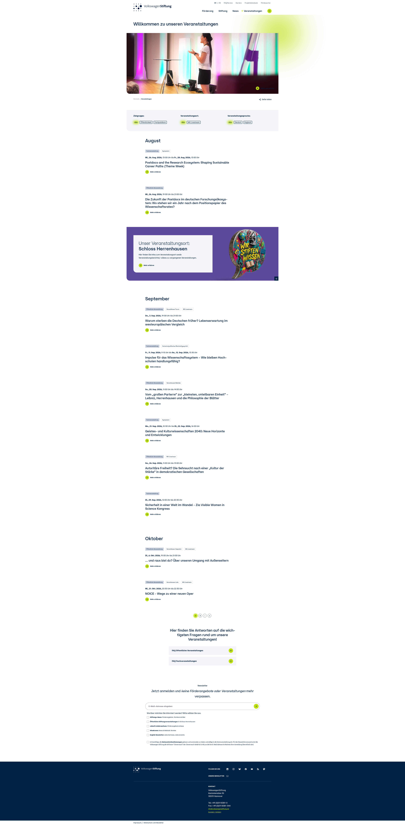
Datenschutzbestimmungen (172, 742)
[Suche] (269, 11)
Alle (136, 122)
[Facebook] (246, 769)
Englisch (247, 122)
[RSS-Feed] (258, 769)
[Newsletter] (227, 776)
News (236, 11)
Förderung (207, 11)
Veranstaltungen (253, 11)
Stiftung (223, 11)
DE (215, 3)
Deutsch (238, 122)
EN (220, 3)
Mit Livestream (194, 122)
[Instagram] (234, 769)
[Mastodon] (264, 769)
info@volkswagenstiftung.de (218, 809)
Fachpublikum (160, 122)
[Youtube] (252, 769)
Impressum (137, 823)
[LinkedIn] (227, 769)
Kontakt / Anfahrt (214, 812)
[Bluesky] (240, 769)
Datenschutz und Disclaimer (154, 823)
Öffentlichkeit (146, 122)
